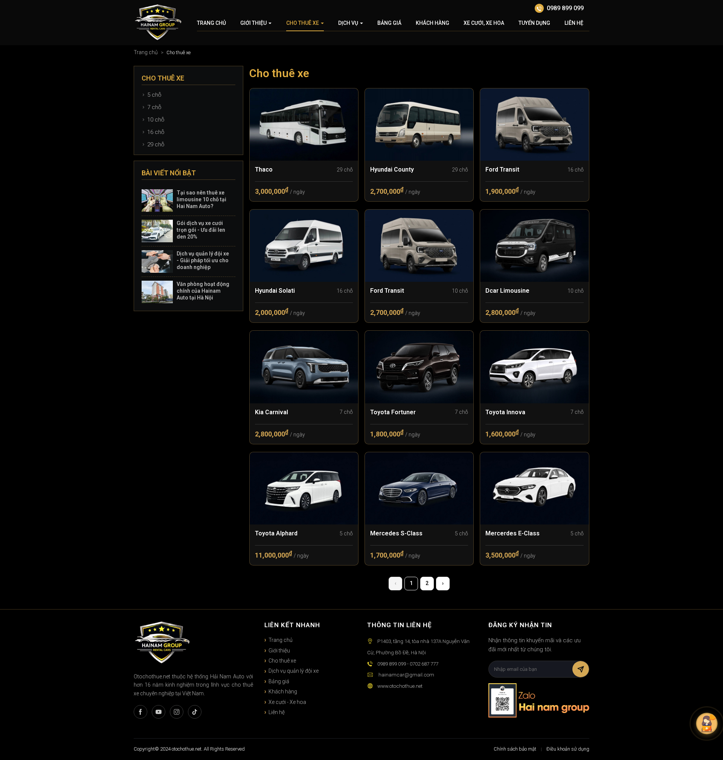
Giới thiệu (253, 23)
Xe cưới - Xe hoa (287, 702)
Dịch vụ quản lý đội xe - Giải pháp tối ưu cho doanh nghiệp (203, 260)
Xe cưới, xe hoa (484, 23)
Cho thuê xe (302, 23)
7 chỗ (154, 107)
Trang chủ (211, 23)
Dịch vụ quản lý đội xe (293, 671)
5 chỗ (154, 94)
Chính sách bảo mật (515, 749)
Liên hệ (573, 23)
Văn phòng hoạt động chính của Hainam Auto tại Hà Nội (203, 291)
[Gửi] (580, 669)
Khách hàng (432, 23)
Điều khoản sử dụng (567, 749)
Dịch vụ (348, 23)
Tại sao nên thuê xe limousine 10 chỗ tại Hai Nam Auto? (201, 199)
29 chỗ (155, 144)
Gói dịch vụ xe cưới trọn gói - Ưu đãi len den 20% (201, 230)
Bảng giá (389, 23)
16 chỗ (155, 132)
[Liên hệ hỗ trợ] (706, 723)
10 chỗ (155, 119)
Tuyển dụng (534, 23)
